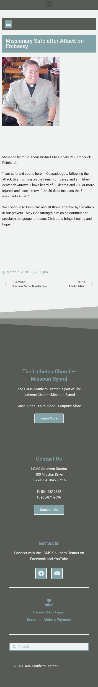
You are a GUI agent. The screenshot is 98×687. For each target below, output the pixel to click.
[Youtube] (57, 573)
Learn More (49, 418)
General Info (49, 510)
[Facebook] (41, 573)
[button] (49, 4)
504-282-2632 (51, 492)
